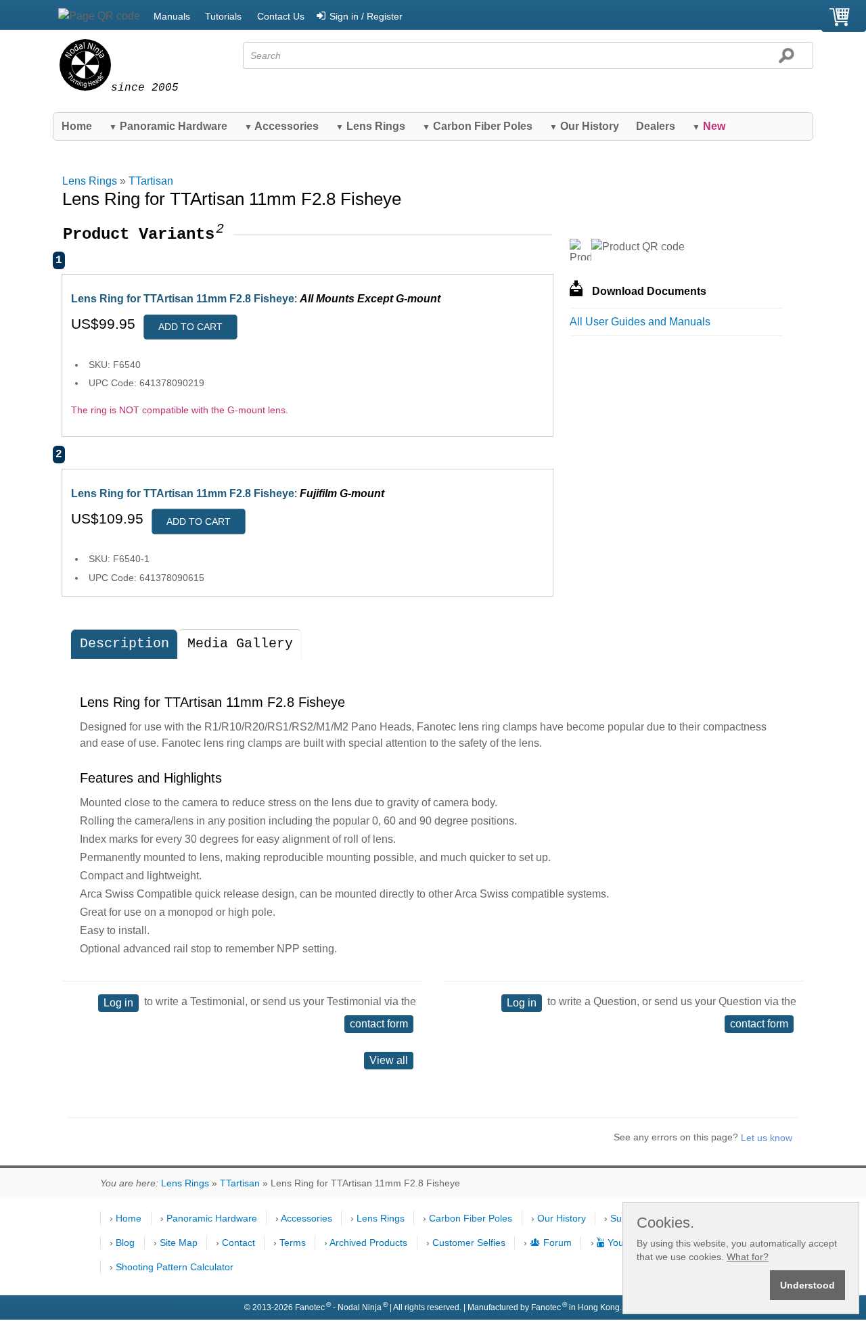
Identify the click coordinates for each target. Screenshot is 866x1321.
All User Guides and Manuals (640, 321)
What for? (748, 1256)
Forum (557, 1242)
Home (77, 126)
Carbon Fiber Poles (477, 126)
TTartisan (151, 181)
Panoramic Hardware (168, 126)
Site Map (179, 1242)
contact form (379, 1023)
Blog (125, 1242)
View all (388, 1060)
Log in (118, 1003)
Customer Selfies (468, 1242)
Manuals (172, 16)
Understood (807, 1285)
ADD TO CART (190, 326)
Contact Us (280, 16)
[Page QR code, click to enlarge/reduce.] (99, 16)
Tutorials (223, 16)
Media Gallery (240, 643)
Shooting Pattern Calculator (174, 1266)
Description (124, 643)
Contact (238, 1242)
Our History (584, 126)
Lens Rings (370, 126)
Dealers (655, 126)
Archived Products (368, 1242)
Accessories (281, 126)
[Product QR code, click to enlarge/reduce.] (638, 247)
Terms (292, 1242)
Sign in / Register (366, 16)
